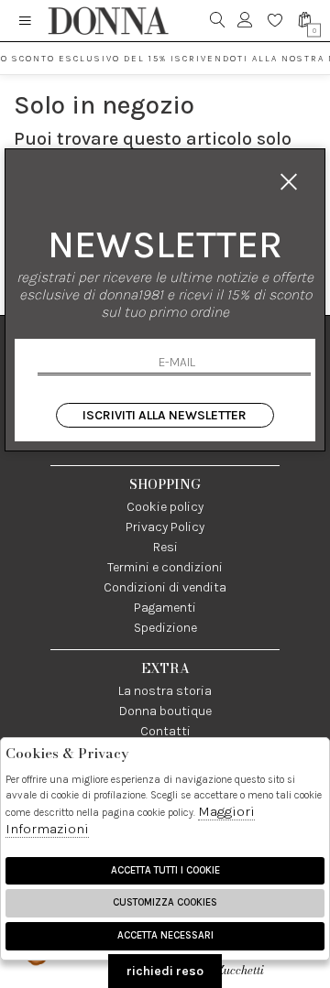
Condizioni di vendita (165, 587)
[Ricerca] (217, 20)
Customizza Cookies (165, 902)
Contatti (165, 731)
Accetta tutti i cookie (165, 870)
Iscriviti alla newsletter (164, 415)
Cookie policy (165, 507)
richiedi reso (165, 971)
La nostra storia (165, 691)
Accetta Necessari (165, 935)
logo (108, 20)
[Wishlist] (275, 20)
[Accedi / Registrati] (245, 20)
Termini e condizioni (165, 567)
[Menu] (25, 20)
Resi (165, 547)
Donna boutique (165, 711)
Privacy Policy (165, 527)
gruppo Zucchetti (257, 961)
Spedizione (165, 627)
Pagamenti (165, 607)
